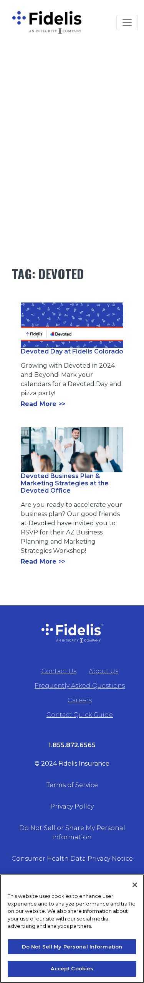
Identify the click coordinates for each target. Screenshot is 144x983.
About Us (103, 671)
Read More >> (43, 404)
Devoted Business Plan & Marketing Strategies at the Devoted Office (65, 483)
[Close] (134, 884)
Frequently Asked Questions (80, 685)
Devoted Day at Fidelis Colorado (72, 351)
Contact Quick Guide (79, 714)
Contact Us (58, 671)
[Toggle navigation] (127, 22)
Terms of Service (72, 785)
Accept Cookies (72, 968)
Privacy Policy (72, 806)
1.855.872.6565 (72, 745)
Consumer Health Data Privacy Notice (72, 858)
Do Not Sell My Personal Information (72, 947)
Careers (80, 700)
